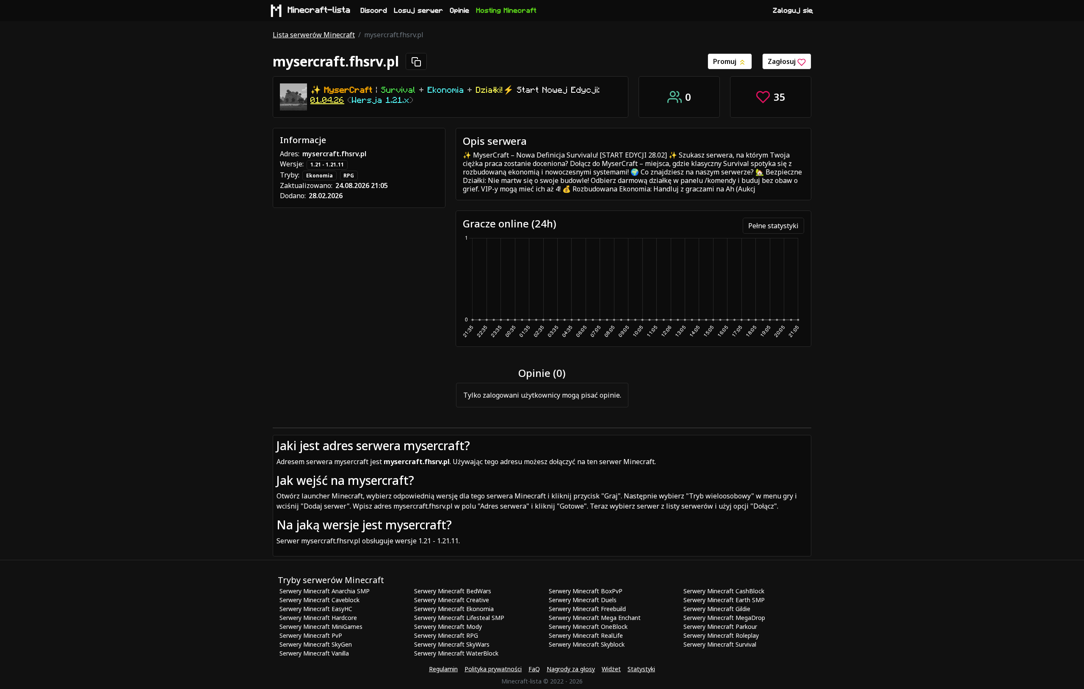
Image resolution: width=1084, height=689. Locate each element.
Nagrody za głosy (571, 669)
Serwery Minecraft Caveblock (319, 600)
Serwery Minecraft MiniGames (320, 627)
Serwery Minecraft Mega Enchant (595, 618)
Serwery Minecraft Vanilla (314, 653)
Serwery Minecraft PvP (310, 635)
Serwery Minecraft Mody (448, 627)
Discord (374, 10)
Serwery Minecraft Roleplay (721, 635)
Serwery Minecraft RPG (446, 635)
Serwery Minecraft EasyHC (315, 609)
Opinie (460, 10)
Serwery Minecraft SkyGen (315, 644)
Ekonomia (319, 175)
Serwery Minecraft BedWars (452, 591)
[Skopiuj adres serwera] (416, 61)
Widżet (611, 669)
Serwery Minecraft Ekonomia (454, 609)
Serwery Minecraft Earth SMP (724, 600)
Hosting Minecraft (506, 10)
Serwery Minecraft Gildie (716, 609)
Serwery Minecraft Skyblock (587, 644)
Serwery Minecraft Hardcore (318, 618)
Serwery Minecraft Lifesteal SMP (459, 618)
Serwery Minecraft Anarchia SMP (324, 591)
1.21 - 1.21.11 (327, 164)
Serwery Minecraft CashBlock (723, 591)
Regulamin (443, 669)
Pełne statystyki (773, 225)
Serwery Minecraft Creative (451, 600)
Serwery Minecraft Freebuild (587, 609)
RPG (348, 175)
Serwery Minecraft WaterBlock (456, 653)
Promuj (725, 61)
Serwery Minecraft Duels (583, 600)
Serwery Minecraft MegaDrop (724, 618)
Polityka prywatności (493, 669)
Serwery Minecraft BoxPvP (585, 591)
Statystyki (641, 669)
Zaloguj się (793, 10)
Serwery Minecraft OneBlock (588, 627)
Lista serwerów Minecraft (314, 34)
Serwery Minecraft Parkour (720, 627)
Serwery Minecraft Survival (719, 644)
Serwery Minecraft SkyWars (451, 644)
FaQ (534, 669)
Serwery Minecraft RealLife (586, 635)
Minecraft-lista (319, 10)
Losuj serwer (418, 10)
